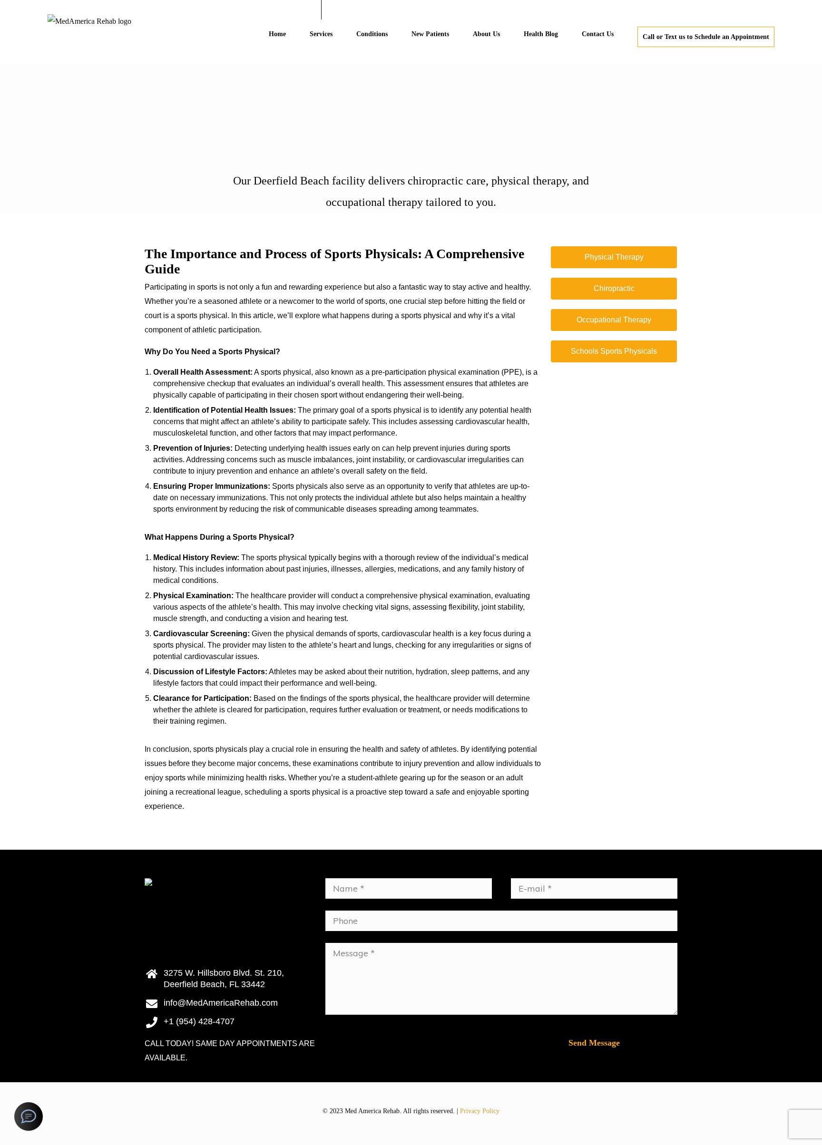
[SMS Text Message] (28, 1116)
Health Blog (541, 34)
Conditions (372, 34)
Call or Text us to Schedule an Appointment (706, 36)
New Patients (430, 34)
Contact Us (598, 34)
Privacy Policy (479, 1111)
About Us (486, 34)
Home (277, 34)
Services (321, 34)
